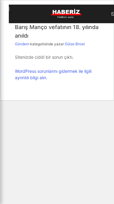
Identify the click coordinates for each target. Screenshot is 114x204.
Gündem (22, 44)
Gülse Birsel (75, 44)
